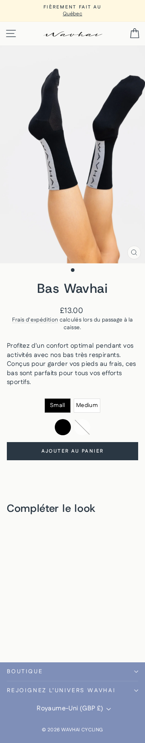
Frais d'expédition (35, 320)
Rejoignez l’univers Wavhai (61, 691)
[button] (57, 406)
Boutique (25, 672)
